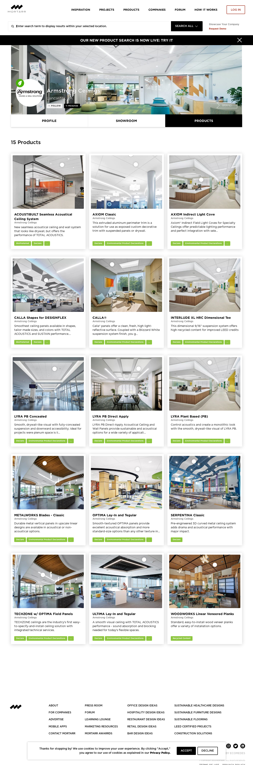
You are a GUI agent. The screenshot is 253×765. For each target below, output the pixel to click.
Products (131, 9)
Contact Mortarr (62, 733)
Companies (157, 9)
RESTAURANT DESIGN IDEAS (146, 719)
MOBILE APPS (58, 726)
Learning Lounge (98, 719)
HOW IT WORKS (205, 9)
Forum (180, 9)
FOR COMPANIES (60, 712)
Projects (106, 9)
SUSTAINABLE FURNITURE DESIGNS (197, 712)
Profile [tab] (49, 120)
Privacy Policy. (160, 752)
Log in (236, 10)
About (53, 705)
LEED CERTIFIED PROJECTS (192, 726)
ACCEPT (186, 750)
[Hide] (239, 40)
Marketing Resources (101, 726)
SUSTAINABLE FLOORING (191, 719)
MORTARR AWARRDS (98, 733)
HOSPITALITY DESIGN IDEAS (145, 712)
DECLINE (207, 750)
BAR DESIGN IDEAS (140, 733)
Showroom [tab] (126, 120)
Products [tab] (203, 120)
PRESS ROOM (93, 705)
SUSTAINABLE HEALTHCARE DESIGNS (199, 705)
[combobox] (187, 26)
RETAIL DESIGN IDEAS (141, 726)
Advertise (56, 719)
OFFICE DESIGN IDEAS (142, 705)
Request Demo (217, 28)
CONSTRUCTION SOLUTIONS (193, 733)
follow (56, 106)
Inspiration (80, 9)
